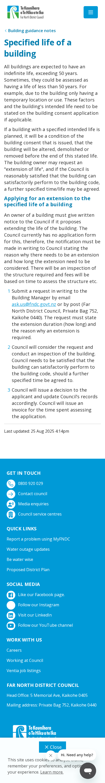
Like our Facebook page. (41, 594)
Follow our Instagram (38, 605)
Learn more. (51, 772)
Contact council (32, 493)
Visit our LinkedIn (35, 615)
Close (56, 747)
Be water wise (20, 559)
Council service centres (40, 514)
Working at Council (25, 660)
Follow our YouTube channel (45, 625)
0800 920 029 (30, 483)
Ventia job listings (24, 670)
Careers (14, 650)
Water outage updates (28, 549)
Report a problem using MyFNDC (38, 539)
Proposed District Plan (28, 569)
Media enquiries (33, 504)
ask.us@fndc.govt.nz (34, 304)
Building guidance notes (32, 31)
